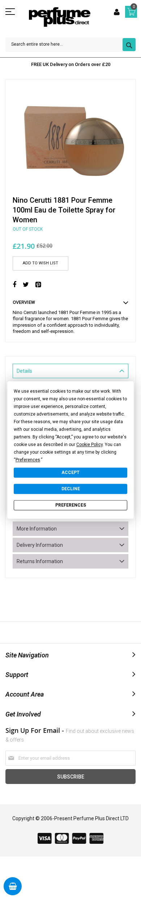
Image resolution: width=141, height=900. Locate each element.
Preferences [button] (28, 459)
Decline (70, 488)
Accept (70, 472)
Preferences (70, 505)
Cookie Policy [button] (89, 444)
